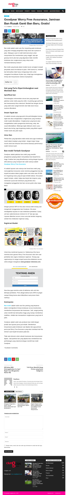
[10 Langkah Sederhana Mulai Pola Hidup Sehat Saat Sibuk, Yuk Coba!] (49, 164)
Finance (33, 11)
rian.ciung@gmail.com (16, 474)
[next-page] (42, 391)
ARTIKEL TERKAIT (9, 391)
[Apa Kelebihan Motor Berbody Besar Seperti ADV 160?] (24, 398)
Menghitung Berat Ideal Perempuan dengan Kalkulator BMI (57, 187)
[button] (63, 11)
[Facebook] (5, 31)
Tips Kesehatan (49, 475)
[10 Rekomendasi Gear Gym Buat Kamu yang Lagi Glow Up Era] (49, 179)
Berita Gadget (19, 11)
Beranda (7, 11)
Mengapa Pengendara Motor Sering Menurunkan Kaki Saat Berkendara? (10, 406)
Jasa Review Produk (55, 11)
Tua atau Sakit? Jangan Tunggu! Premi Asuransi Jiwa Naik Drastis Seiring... (58, 116)
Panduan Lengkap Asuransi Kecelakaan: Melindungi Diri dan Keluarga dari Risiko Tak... (58, 124)
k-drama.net (57, 493)
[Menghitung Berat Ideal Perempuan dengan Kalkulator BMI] (49, 186)
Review (12, 11)
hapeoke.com (50, 493)
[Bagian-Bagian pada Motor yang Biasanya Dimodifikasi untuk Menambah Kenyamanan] (37, 398)
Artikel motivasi (49, 468)
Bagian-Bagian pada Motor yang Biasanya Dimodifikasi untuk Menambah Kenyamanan (36, 406)
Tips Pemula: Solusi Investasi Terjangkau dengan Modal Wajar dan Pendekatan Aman (58, 108)
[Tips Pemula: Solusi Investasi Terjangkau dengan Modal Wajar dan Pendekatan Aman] (49, 107)
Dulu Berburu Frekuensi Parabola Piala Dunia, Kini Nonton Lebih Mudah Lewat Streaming (55, 51)
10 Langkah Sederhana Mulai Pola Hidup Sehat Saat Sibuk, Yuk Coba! (54, 62)
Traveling (39, 11)
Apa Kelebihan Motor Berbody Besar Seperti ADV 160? (23, 405)
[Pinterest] (13, 31)
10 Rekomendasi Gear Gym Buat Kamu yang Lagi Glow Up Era (58, 179)
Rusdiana (10, 26)
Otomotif (27, 11)
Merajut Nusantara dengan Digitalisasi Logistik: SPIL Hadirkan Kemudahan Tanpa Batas (54, 57)
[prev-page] (40, 391)
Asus (47, 478)
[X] (9, 31)
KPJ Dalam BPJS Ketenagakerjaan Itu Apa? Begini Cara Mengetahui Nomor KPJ (12, 369)
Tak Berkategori (49, 463)
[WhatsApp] (17, 31)
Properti (46, 11)
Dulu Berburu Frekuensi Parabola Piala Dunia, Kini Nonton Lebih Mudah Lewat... (38, 482)
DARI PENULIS (19, 391)
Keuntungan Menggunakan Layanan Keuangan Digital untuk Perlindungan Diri (54, 45)
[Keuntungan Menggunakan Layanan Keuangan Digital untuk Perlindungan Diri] (55, 73)
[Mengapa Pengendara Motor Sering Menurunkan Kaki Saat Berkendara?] (10, 398)
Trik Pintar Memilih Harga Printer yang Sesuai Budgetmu (35, 369)
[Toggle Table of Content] (14, 82)
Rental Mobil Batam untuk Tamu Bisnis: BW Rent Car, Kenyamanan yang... (58, 172)
